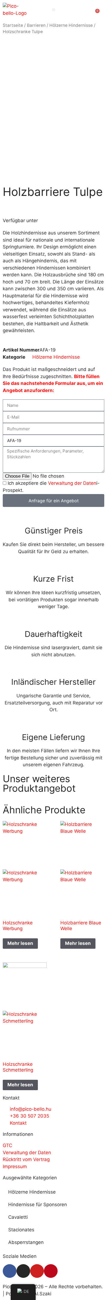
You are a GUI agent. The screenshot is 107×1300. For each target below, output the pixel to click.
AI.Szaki (42, 1293)
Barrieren (36, 25)
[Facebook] (9, 1271)
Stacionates (21, 1229)
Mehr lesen (20, 943)
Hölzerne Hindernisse (71, 25)
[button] (53, 9)
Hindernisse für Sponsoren (37, 1204)
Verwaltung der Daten (72, 483)
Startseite (13, 25)
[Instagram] (23, 1271)
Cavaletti (18, 1217)
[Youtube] (37, 1271)
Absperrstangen (26, 1242)
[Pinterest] (51, 1271)
